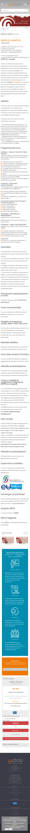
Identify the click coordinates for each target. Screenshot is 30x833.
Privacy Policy (15, 790)
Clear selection (6, 720)
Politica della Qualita (15, 813)
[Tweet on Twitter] (14, 734)
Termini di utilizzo (15, 794)
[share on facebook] (11, 734)
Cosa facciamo (15, 812)
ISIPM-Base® (8, 543)
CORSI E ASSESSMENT (15, 569)
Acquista (16, 730)
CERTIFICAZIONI (15, 595)
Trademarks (15, 789)
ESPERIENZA (15, 617)
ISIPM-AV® (22, 543)
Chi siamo (15, 810)
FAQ (15, 795)
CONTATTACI (15, 669)
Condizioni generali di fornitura (15, 792)
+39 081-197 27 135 (15, 771)
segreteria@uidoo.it (18, 503)
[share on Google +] (16, 734)
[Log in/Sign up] (25, 4)
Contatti (15, 815)
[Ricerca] (27, 10)
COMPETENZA (15, 639)
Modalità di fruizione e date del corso (11, 716)
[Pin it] (19, 734)
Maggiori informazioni (16, 827)
